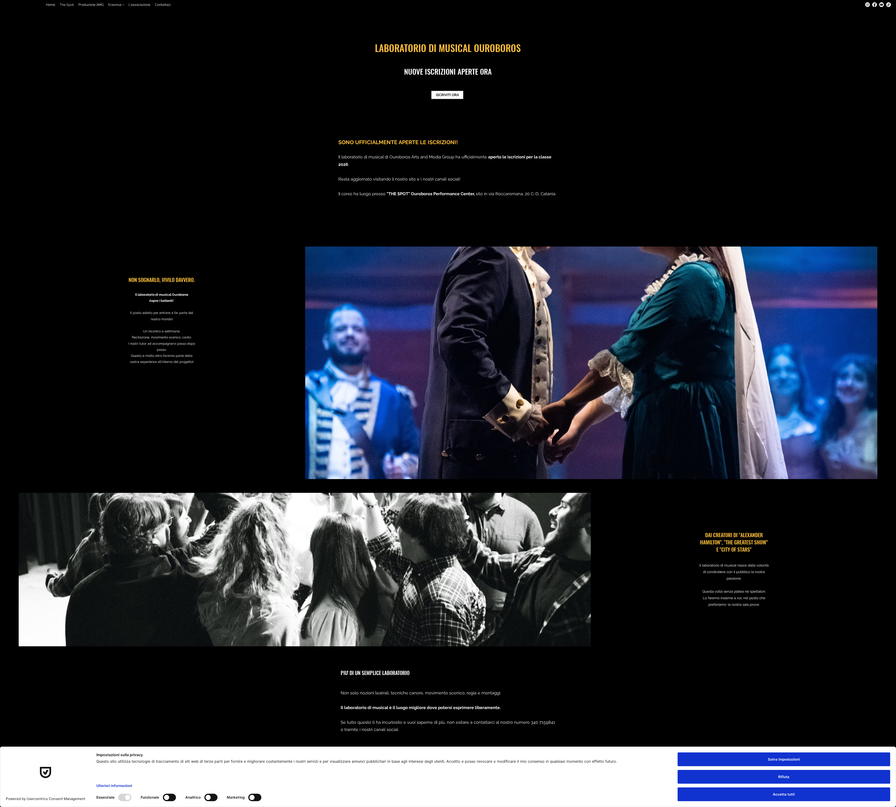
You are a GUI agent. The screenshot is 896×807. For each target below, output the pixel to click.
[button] (139, 4)
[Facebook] (874, 4)
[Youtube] (881, 4)
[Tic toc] (888, 4)
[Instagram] (867, 4)
